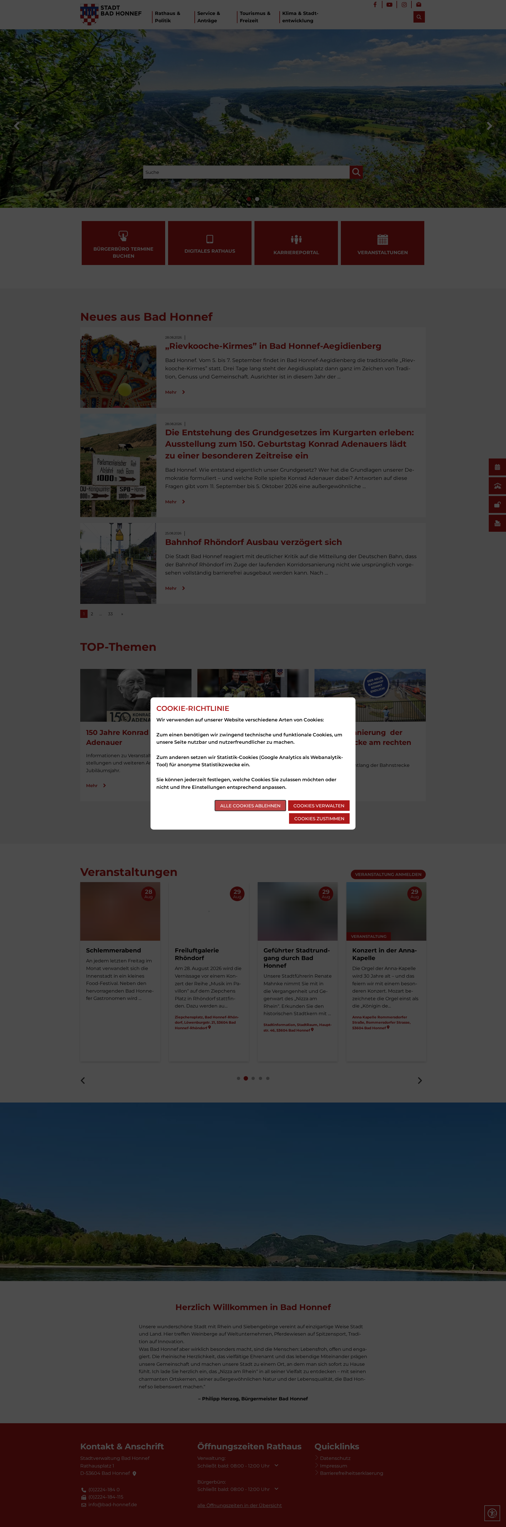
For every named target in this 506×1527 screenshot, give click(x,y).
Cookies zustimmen (319, 818)
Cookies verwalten (318, 805)
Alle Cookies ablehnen (250, 805)
